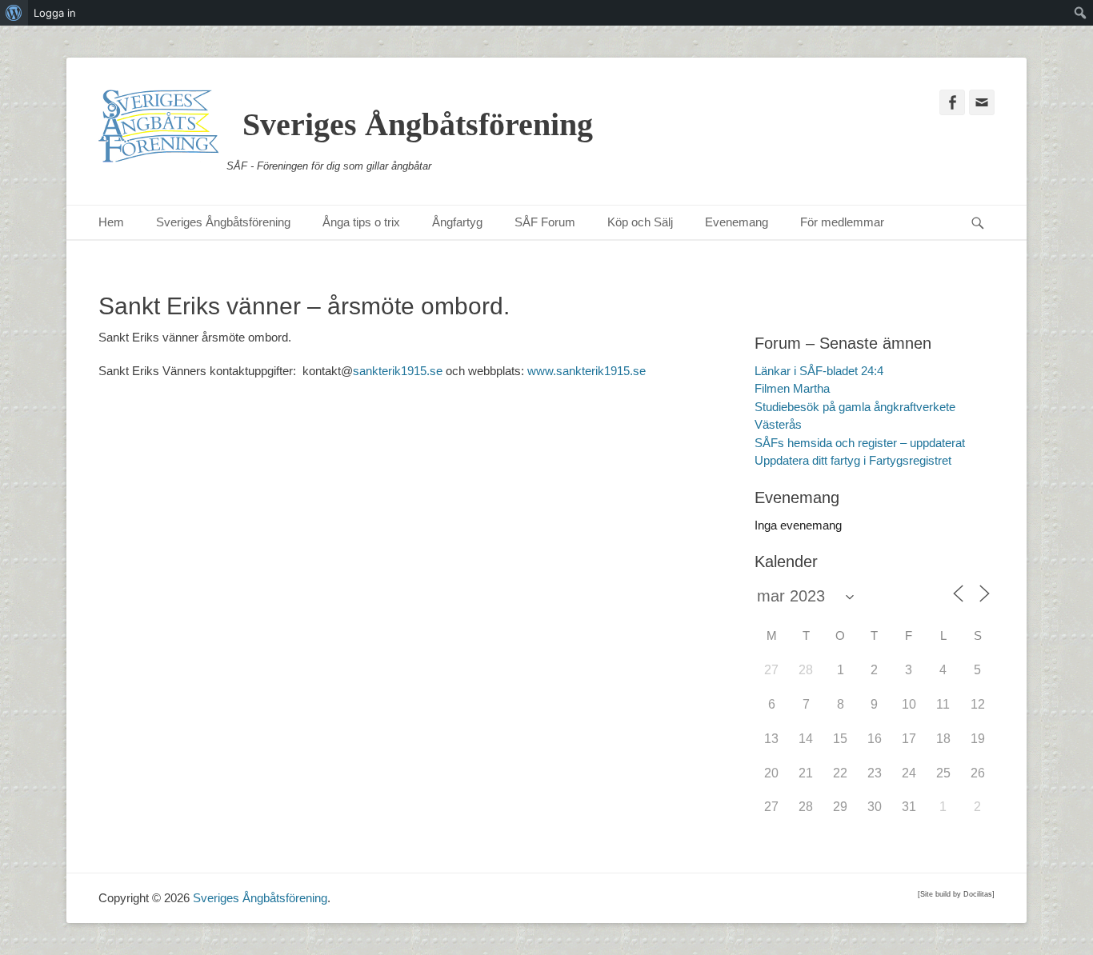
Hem (111, 222)
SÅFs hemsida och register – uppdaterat (860, 443)
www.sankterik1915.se (586, 371)
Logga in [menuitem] (55, 12)
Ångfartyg (457, 222)
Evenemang (736, 222)
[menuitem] (14, 13)
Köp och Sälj (640, 222)
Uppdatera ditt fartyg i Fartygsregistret (853, 460)
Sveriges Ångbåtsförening (417, 124)
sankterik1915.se (397, 371)
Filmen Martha (792, 388)
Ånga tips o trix (361, 222)
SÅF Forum (544, 222)
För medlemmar (842, 222)
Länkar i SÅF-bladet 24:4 (819, 371)
